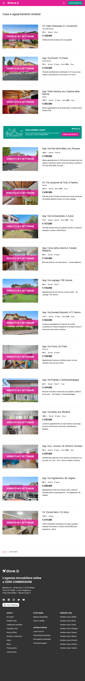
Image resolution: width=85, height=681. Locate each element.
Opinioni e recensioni (14, 636)
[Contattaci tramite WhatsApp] (10, 606)
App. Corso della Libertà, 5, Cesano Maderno (59, 249)
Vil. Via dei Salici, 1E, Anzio (55, 512)
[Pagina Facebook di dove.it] (3, 600)
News (9, 644)
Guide (9, 640)
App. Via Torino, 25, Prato (54, 346)
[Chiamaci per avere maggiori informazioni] (64, 3)
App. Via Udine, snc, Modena (56, 412)
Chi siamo (10, 617)
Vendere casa (12, 621)
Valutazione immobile (14, 625)
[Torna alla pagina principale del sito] (13, 3)
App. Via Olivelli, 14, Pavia (55, 58)
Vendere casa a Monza (68, 636)
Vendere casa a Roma (68, 621)
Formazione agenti (40, 643)
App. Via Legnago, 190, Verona (57, 280)
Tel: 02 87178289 (8, 590)
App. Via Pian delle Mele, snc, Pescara (61, 148)
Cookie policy (11, 652)
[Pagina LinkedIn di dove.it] (8, 600)
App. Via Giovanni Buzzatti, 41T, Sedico (61, 312)
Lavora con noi (38, 631)
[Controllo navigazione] (3, 3)
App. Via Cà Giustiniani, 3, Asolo (58, 216)
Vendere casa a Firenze (68, 640)
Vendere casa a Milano (68, 617)
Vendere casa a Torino (68, 625)
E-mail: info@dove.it (24, 590)
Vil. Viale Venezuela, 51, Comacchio (59, 26)
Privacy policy (12, 648)
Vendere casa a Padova (68, 644)
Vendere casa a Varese (68, 632)
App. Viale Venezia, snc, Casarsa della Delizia (61, 92)
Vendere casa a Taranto (68, 648)
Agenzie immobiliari (40, 617)
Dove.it (4, 552)
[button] (75, 3)
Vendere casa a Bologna (69, 629)
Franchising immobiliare (41, 635)
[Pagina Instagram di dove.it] (13, 600)
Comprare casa (12, 629)
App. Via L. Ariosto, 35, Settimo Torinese (62, 446)
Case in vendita (38, 621)
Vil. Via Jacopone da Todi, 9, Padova (60, 182)
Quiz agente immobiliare (42, 639)
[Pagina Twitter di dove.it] (18, 600)
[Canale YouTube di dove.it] (23, 600)
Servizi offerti (12, 632)
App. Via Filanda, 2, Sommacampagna (60, 380)
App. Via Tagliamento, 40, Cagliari (58, 478)
